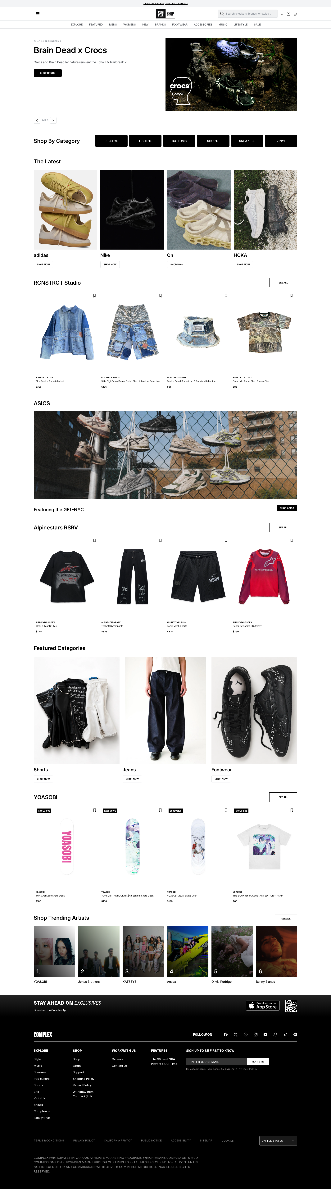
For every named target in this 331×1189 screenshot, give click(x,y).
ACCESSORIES (203, 24)
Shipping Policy (83, 1078)
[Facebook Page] (226, 1034)
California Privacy (118, 1140)
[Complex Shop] (165, 14)
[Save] (94, 296)
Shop (76, 1059)
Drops (77, 1065)
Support (78, 1072)
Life (36, 1092)
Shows (38, 1105)
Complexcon (42, 1111)
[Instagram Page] (255, 1034)
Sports (38, 1085)
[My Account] (288, 13)
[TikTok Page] (285, 1034)
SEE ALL (283, 282)
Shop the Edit (48, 72)
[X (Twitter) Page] (236, 1034)
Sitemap (206, 1140)
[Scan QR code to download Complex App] (291, 1006)
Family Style (42, 1118)
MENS (113, 24)
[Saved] (282, 13)
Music (38, 1065)
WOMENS (129, 24)
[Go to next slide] (53, 120)
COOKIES (228, 1140)
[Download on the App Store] (263, 1006)
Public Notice (151, 1140)
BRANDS (160, 24)
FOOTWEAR (180, 24)
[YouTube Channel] (265, 1034)
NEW (145, 24)
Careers (117, 1059)
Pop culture (42, 1078)
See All (286, 918)
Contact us (119, 1065)
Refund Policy (82, 1085)
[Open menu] (37, 13)
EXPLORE (76, 24)
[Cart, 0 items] (295, 13)
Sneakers (40, 1072)
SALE (257, 24)
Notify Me (258, 1061)
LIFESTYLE (240, 24)
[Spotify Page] (295, 1034)
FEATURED (96, 24)
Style (37, 1059)
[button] (165, 72)
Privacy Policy (247, 1068)
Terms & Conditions (49, 1140)
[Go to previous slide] (37, 120)
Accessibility (181, 1140)
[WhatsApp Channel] (245, 1034)
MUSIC (223, 24)
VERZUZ (40, 1098)
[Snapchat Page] (275, 1034)
